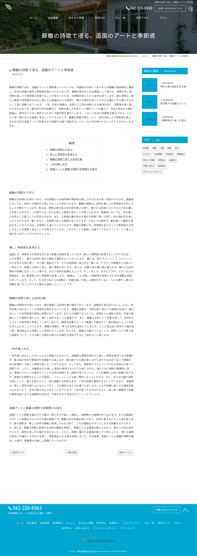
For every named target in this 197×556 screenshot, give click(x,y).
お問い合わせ (148, 166)
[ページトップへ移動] (185, 510)
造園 (169, 148)
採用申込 (162, 166)
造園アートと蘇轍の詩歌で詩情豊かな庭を (73, 169)
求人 (177, 148)
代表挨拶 (169, 154)
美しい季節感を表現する (63, 154)
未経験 (146, 148)
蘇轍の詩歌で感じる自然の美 (66, 159)
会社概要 (158, 154)
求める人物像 (148, 160)
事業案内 (180, 154)
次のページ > (125, 452)
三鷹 (162, 148)
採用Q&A (161, 160)
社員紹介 (172, 160)
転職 (154, 148)
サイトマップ (127, 528)
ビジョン (147, 154)
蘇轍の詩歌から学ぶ (61, 149)
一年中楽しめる (58, 164)
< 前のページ (18, 452)
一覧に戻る (71, 452)
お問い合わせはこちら (170, 8)
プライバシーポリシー (152, 172)
